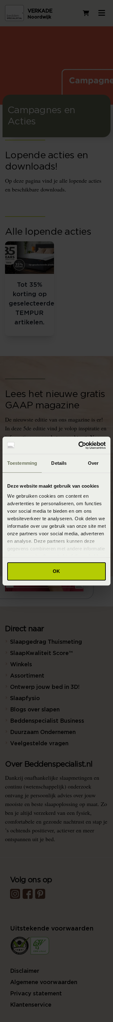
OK (56, 571)
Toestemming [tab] (22, 463)
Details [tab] (59, 463)
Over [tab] (93, 463)
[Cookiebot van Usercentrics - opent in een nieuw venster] (80, 445)
